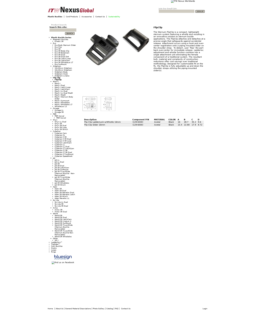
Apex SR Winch (61, 196)
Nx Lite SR (59, 204)
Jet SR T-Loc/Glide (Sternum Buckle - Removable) (62, 179)
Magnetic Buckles (60, 39)
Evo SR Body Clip (62, 51)
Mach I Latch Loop (62, 87)
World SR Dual (61, 217)
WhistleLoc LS (61, 106)
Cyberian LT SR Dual (63, 152)
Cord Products (72, 17)
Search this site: (58, 27)
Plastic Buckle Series (61, 37)
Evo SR (58, 49)
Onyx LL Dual (60, 122)
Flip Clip (56, 78)
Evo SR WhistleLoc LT (64, 62)
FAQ (116, 309)
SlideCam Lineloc (62, 76)
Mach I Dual (60, 85)
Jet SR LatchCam (62, 168)
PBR (54, 114)
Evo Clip (58, 47)
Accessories (87, 17)
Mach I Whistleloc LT (63, 104)
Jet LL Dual (59, 162)
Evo (54, 43)
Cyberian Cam (61, 133)
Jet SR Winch (60, 185)
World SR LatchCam (63, 219)
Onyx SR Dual (60, 126)
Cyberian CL (60, 135)
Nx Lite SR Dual (61, 206)
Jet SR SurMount (61, 170)
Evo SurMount (60, 64)
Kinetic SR (59, 41)
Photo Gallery (98, 309)
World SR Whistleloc (63, 237)
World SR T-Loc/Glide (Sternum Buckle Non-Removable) (64, 233)
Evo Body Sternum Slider (65, 45)
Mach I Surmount (62, 101)
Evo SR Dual (60, 55)
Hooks (54, 248)
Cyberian (57, 131)
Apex (55, 187)
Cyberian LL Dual (62, 147)
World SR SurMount (63, 223)
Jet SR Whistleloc (62, 183)
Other (55, 238)
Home (50, 309)
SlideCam (57, 66)
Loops (53, 250)
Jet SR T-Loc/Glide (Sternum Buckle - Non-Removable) (65, 173)
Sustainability (114, 17)
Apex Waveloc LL (62, 198)
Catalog (109, 309)
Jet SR (57, 164)
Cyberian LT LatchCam (64, 148)
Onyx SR (58, 124)
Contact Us (100, 17)
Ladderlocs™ (56, 242)
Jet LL (57, 160)
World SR (58, 215)
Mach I (56, 81)
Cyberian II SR (61, 137)
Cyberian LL (60, 145)
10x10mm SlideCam (63, 68)
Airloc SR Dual (61, 212)
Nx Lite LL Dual (61, 202)
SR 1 (56, 240)
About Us (59, 309)
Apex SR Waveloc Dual (64, 192)
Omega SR (59, 112)
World (55, 214)
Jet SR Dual (59, 166)
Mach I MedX (60, 95)
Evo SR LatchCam (62, 60)
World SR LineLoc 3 (63, 221)
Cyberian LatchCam (63, 143)
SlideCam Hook (61, 74)
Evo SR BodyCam (62, 53)
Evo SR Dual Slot (62, 57)
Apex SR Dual (60, 191)
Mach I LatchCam (62, 89)
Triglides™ (55, 244)
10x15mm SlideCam (63, 70)
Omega (56, 108)
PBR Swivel (59, 116)
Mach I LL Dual (61, 91)
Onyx (55, 120)
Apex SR (58, 189)
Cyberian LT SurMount (64, 154)
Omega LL (59, 110)
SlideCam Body (61, 72)
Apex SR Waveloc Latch (65, 194)
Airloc (55, 208)
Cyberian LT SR (61, 150)
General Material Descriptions (78, 309)
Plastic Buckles (55, 17)
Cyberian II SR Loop (63, 141)
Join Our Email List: (168, 9)
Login (205, 309)
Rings (53, 252)
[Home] (79, 10)
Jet (54, 158)
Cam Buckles (56, 246)
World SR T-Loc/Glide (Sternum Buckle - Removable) (64, 227)
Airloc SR (58, 210)
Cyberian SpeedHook (64, 156)
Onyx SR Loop (61, 127)
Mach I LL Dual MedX (64, 93)
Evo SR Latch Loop (63, 59)
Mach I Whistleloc (62, 103)
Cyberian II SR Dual (63, 139)
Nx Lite (56, 200)
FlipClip (158, 27)
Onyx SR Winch (61, 129)
